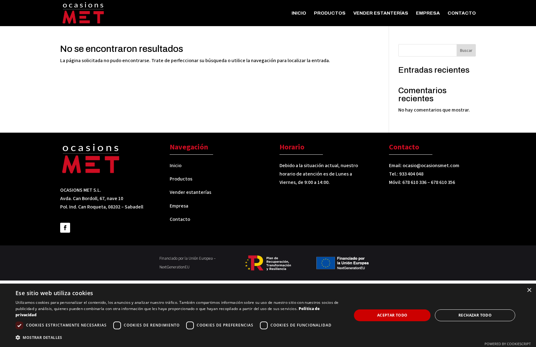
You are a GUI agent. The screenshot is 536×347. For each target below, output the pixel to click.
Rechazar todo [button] (475, 315)
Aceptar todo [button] (392, 315)
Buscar (466, 51)
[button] (179, 337)
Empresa (428, 13)
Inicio (299, 13)
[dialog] (268, 315)
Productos (330, 13)
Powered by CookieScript (508, 343)
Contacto (462, 13)
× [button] (529, 290)
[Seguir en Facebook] (65, 228)
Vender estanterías (380, 13)
